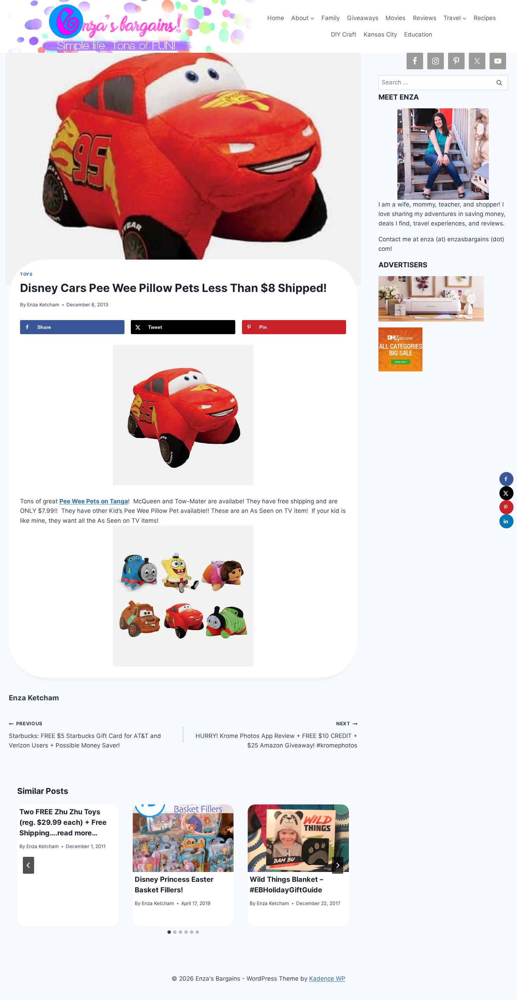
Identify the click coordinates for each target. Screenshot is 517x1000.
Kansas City (380, 34)
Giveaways (362, 17)
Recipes (485, 17)
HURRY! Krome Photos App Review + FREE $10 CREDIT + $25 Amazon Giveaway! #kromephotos (276, 735)
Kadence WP (327, 978)
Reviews (424, 17)
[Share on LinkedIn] (506, 521)
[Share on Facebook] (506, 479)
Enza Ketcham (43, 304)
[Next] (337, 865)
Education (418, 34)
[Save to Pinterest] (506, 507)
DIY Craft (343, 34)
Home (275, 17)
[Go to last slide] (28, 865)
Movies (395, 17)
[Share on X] (506, 493)
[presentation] (183, 838)
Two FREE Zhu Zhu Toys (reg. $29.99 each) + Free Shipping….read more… (63, 822)
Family (330, 17)
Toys (26, 274)
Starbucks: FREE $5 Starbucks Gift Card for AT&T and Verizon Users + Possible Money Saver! (85, 735)
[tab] (169, 932)
